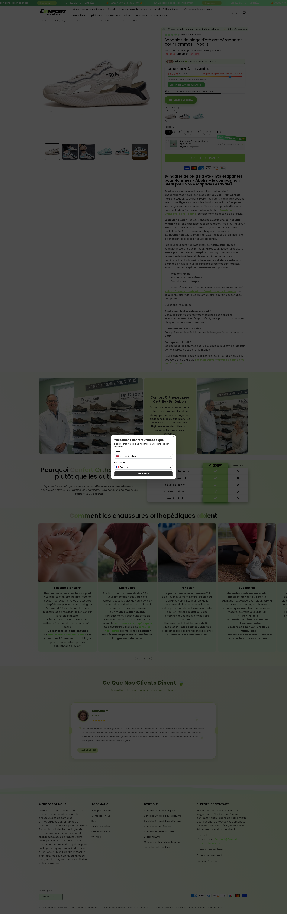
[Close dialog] (173, 436)
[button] (143, 456)
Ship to (117, 451)
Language (119, 462)
